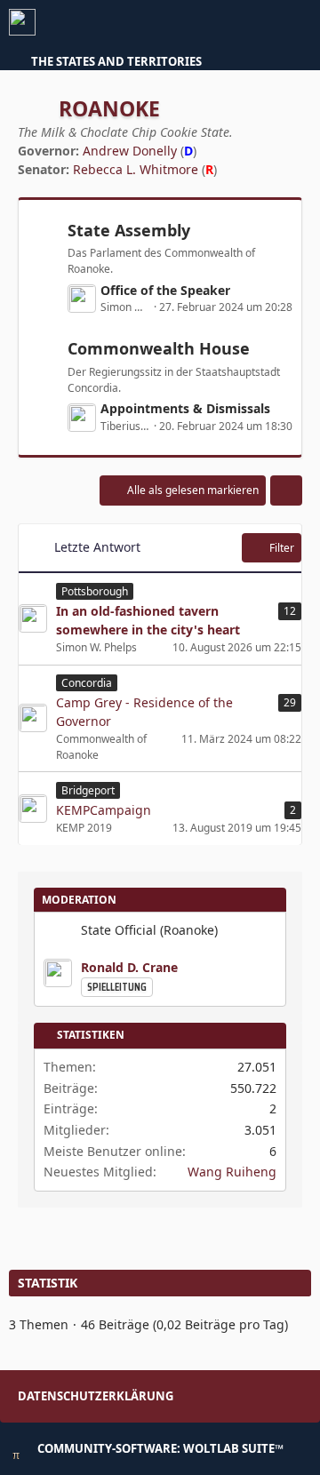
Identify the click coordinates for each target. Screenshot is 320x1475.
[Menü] (297, 22)
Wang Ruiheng (232, 1171)
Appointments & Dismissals (185, 408)
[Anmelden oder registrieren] (252, 22)
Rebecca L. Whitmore (135, 169)
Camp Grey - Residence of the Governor (144, 712)
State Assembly (129, 230)
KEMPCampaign (103, 809)
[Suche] (208, 22)
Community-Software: (160, 1448)
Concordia (86, 682)
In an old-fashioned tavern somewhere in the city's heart (148, 620)
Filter (281, 547)
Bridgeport (88, 790)
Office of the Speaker (165, 290)
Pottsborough (94, 591)
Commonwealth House (159, 348)
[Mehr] (286, 490)
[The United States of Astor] (22, 22)
